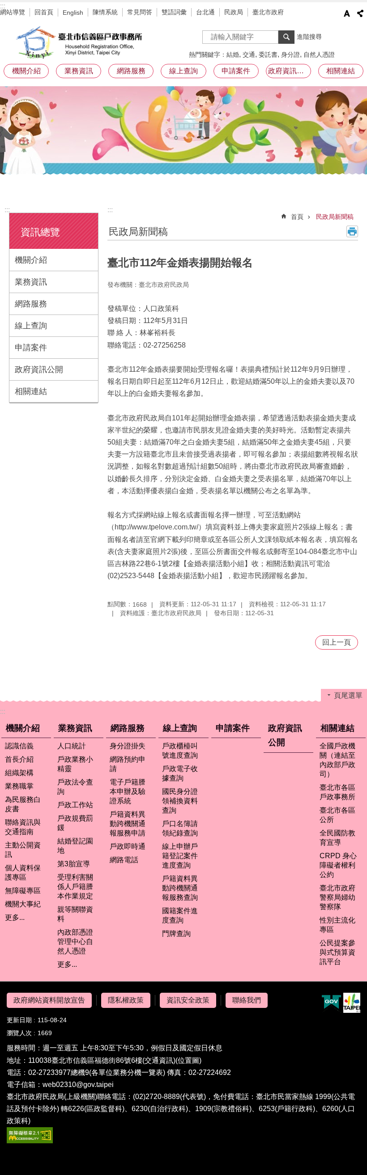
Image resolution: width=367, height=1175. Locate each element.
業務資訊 (31, 281)
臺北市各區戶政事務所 (337, 792)
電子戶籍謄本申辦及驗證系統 (127, 791)
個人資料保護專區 (23, 872)
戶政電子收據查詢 (180, 773)
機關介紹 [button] (26, 71)
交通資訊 (159, 1060)
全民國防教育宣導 (337, 837)
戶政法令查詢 (75, 786)
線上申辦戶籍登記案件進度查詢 (180, 856)
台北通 (205, 12)
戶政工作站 (75, 805)
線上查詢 (31, 325)
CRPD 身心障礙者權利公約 (338, 865)
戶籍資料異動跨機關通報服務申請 (127, 823)
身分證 (290, 54)
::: (2, 6)
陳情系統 (105, 12)
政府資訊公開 (289, 71)
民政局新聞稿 (335, 216)
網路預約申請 (127, 763)
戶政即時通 (127, 846)
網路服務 (31, 303)
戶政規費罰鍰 (75, 822)
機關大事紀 (23, 904)
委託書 (268, 54)
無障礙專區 (23, 890)
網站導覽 (12, 12)
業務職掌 (19, 786)
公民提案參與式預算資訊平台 (337, 952)
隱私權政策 (126, 1000)
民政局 (233, 12)
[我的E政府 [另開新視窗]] (331, 1003)
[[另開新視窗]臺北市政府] (351, 1003)
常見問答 (139, 12)
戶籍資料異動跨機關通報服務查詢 (180, 888)
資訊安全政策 (187, 1000)
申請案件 (236, 71)
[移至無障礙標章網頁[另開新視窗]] (30, 1141)
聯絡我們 (246, 1000)
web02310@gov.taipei (78, 1084)
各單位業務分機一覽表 (127, 1072)
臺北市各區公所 (337, 814)
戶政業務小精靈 (75, 763)
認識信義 (19, 746)
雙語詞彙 (174, 12)
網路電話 (124, 860)
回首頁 (43, 12)
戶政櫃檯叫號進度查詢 (180, 750)
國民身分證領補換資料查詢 (180, 801)
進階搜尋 (309, 36)
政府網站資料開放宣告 (49, 1000)
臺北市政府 (268, 12)
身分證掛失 (127, 746)
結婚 (232, 54)
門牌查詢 (176, 933)
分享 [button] (360, 13)
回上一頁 (336, 642)
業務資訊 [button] (78, 71)
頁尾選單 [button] (348, 695)
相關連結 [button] (340, 71)
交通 (249, 54)
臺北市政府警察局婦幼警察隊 (337, 897)
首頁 (297, 216)
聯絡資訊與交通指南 (23, 826)
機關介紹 (31, 260)
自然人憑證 (319, 54)
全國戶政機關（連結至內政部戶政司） (337, 760)
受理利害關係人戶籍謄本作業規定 (75, 886)
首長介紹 (19, 759)
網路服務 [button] (131, 71)
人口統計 (71, 746)
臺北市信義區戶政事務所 (80, 42)
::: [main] (110, 210)
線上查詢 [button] (183, 71)
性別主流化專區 (337, 924)
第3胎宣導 (73, 864)
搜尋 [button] (286, 37)
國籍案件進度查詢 (180, 915)
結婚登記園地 (75, 845)
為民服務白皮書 (23, 804)
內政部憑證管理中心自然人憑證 (75, 941)
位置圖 (188, 1060)
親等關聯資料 (75, 914)
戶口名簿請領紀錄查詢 (180, 828)
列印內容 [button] (352, 231)
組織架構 (19, 772)
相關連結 (31, 391)
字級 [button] (347, 13)
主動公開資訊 (23, 849)
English (73, 12)
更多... (15, 917)
